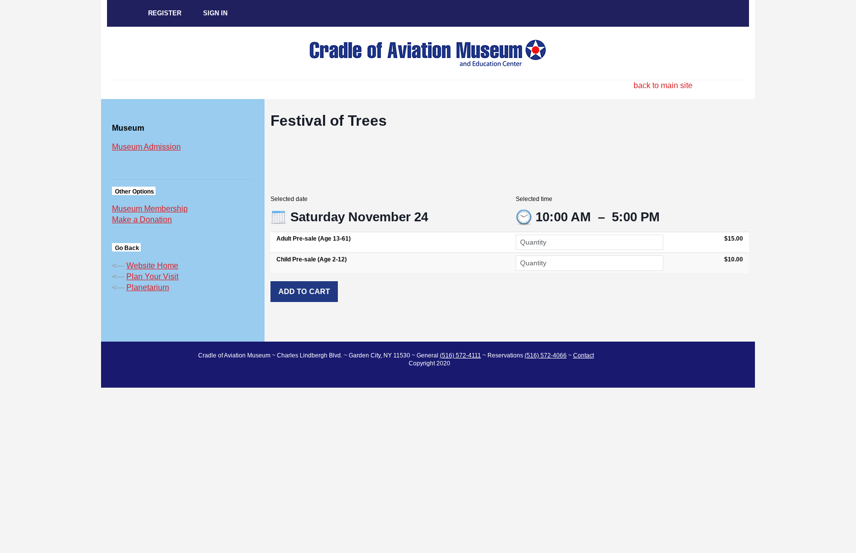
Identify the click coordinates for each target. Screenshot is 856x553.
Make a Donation (142, 219)
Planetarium (147, 287)
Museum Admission (146, 147)
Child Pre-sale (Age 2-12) (311, 259)
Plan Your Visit (152, 276)
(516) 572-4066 (546, 355)
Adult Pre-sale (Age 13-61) (313, 238)
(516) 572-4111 (460, 355)
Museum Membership (150, 208)
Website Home (152, 265)
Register (164, 13)
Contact (583, 355)
